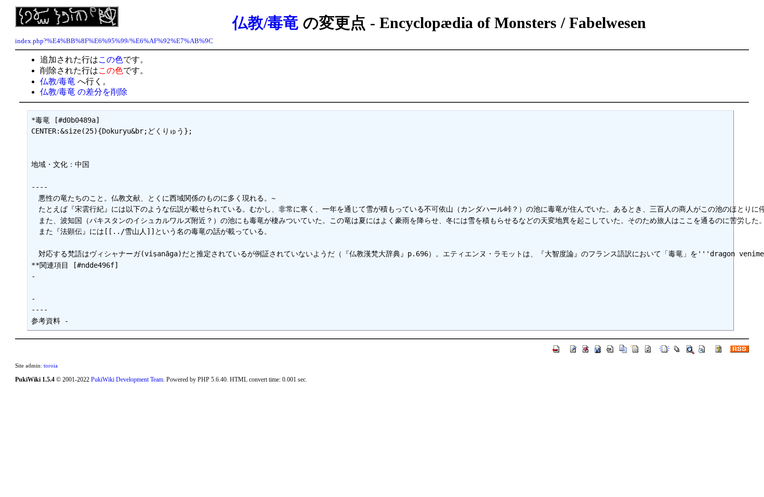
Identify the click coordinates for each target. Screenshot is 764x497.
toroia (51, 365)
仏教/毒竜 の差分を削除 (83, 91)
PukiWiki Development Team (127, 379)
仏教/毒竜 (265, 22)
